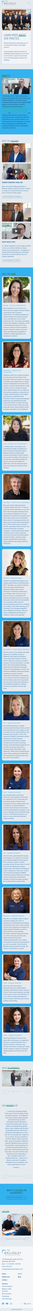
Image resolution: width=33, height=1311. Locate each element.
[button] (29, 3)
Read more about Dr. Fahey (11, 260)
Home (4, 1274)
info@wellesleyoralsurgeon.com (12, 1269)
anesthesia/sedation (15, 111)
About (20, 1274)
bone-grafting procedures (19, 113)
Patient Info (6, 1277)
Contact (4, 1280)
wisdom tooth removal (17, 109)
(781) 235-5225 (7, 1266)
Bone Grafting (6, 1294)
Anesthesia (5, 1296)
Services (5, 1284)
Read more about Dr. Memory (12, 197)
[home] (9, 3)
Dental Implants (7, 1286)
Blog (19, 1277)
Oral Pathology (7, 1299)
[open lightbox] (16, 1225)
